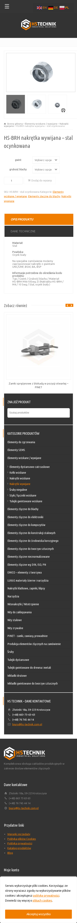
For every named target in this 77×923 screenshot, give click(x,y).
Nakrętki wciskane (19, 478)
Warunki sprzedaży (18, 834)
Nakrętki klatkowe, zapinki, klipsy (26, 588)
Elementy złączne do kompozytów (26, 525)
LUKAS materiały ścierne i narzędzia (27, 580)
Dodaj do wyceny (41, 180)
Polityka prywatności (19, 843)
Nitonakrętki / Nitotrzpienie (23, 604)
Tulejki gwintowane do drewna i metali (29, 667)
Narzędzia (13, 596)
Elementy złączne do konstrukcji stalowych (31, 533)
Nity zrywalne (15, 628)
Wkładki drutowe (17, 675)
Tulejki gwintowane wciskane (25, 501)
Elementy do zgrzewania (21, 442)
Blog (10, 852)
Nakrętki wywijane (19, 484)
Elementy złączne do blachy (44, 196)
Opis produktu (22, 219)
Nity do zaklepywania (19, 612)
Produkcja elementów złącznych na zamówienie (34, 644)
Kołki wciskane (17, 472)
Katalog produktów (19, 848)
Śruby (10, 651)
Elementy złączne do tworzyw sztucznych (30, 548)
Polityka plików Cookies (21, 838)
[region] (38, 899)
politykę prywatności (46, 895)
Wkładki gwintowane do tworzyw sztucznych (32, 683)
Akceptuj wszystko (38, 914)
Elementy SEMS (16, 450)
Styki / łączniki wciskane (22, 495)
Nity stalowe (14, 620)
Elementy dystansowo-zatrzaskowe (29, 467)
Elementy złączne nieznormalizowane (28, 556)
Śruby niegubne (18, 489)
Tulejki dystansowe (18, 659)
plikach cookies (42, 900)
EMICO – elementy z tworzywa (24, 572)
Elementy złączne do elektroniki (25, 517)
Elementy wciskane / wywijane (41, 124)
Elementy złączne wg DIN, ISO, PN (26, 564)
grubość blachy (18, 169)
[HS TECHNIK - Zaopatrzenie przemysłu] (38, 29)
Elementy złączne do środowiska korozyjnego (33, 540)
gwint (18, 160)
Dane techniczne (23, 231)
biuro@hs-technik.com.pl (27, 724)
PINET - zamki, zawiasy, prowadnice (27, 636)
